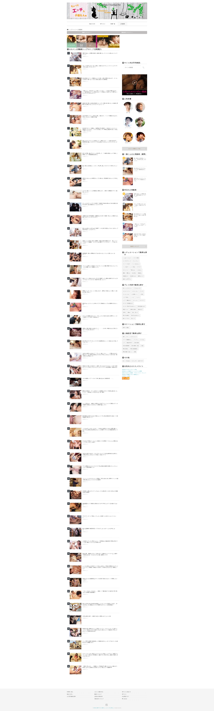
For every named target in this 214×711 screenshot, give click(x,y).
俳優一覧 (112, 24)
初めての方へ (70, 694)
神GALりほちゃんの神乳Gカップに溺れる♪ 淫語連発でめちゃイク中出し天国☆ (100, 179)
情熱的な (140, 273)
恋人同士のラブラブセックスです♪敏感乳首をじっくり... (140, 169)
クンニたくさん (126, 294)
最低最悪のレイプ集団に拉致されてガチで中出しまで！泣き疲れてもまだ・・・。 (100, 504)
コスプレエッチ (133, 336)
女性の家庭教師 (126, 345)
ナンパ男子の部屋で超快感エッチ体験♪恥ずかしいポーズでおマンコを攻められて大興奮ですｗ (100, 642)
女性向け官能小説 (98, 696)
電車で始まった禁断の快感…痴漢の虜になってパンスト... (140, 195)
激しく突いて (135, 312)
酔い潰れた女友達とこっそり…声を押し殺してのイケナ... (140, 159)
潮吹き (129, 312)
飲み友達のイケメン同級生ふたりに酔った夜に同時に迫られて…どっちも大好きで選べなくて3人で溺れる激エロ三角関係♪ (100, 79)
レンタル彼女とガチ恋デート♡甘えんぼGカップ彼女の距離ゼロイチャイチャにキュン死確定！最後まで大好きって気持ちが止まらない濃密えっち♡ (100, 567)
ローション (135, 300)
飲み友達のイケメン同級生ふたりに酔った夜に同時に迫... (140, 215)
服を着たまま (133, 276)
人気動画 (122, 24)
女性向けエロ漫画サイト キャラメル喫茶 (132, 371)
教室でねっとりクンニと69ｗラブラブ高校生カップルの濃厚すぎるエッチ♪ (100, 304)
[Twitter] (107, 704)
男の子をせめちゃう (135, 315)
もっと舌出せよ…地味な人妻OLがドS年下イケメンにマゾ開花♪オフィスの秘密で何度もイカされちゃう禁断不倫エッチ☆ (100, 404)
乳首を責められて (141, 306)
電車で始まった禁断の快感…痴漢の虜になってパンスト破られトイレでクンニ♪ (100, 54)
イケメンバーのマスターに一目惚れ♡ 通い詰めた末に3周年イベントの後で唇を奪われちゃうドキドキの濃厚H (100, 479)
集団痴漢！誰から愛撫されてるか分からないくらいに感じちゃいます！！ (99, 254)
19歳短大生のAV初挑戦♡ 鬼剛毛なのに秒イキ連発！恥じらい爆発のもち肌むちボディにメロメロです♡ (100, 216)
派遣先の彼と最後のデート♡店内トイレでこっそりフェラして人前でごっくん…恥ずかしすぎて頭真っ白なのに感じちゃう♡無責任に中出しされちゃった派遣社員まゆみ (100, 630)
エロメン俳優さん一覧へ (134, 148)
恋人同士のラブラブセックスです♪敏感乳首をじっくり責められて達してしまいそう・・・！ (100, 341)
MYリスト (102, 24)
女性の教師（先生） (135, 345)
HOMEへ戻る (70, 691)
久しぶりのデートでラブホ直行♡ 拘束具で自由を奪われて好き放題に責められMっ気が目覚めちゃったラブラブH (100, 204)
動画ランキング (134, 246)
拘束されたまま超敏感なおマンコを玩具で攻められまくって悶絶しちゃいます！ (100, 579)
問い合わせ (124, 698)
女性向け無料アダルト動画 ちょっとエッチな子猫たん (104, 707)
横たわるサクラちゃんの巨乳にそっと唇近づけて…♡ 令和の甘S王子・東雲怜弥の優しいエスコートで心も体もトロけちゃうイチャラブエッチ (100, 141)
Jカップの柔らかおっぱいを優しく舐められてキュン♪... (140, 205)
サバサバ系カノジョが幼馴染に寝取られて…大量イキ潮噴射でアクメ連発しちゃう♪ (100, 191)
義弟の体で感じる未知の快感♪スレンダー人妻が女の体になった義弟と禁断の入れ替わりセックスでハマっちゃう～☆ (100, 104)
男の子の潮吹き (126, 315)
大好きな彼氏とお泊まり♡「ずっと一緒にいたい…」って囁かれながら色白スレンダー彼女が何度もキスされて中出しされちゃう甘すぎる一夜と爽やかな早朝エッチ (100, 355)
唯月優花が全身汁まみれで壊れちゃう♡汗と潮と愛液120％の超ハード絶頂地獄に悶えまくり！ (100, 416)
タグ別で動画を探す (71, 696)
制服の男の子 (129, 342)
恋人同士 (134, 273)
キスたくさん (135, 291)
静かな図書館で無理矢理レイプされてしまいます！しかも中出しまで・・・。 (99, 529)
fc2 (123, 360)
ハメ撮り (141, 294)
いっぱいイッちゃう (127, 257)
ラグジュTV (134, 360)
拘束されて (140, 309)
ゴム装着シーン (134, 294)
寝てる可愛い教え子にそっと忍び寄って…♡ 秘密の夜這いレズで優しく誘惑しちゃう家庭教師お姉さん (100, 154)
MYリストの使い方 (126, 691)
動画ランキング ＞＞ (87, 32)
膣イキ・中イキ (126, 318)
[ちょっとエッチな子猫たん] (107, 11)
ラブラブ (139, 266)
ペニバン (138, 297)
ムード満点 (132, 266)
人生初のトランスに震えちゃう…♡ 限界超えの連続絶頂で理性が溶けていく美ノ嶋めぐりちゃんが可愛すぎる (100, 541)
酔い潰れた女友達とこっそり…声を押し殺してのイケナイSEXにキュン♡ (100, 166)
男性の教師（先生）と (127, 351)
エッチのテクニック (127, 260)
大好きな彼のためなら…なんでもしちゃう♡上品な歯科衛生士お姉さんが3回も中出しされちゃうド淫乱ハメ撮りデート (100, 454)
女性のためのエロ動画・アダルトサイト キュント (134, 372)
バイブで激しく (126, 297)
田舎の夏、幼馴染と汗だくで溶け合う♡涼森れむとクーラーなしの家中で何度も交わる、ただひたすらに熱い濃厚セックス (100, 554)
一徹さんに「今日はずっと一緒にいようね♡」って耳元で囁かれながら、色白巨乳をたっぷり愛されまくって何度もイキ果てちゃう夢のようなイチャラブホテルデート (100, 92)
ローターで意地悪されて (128, 303)
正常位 (124, 312)
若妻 (135, 351)
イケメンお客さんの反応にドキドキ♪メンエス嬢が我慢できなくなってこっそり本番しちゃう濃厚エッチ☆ (100, 266)
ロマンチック (125, 270)
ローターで (142, 300)
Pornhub (128, 360)
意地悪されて (125, 276)
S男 (123, 336)
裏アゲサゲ (140, 360)
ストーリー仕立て (126, 263)
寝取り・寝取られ (126, 273)
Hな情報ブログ (125, 696)
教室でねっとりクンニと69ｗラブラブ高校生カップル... (140, 179)
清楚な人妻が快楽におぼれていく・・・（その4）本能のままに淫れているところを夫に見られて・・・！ (100, 329)
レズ (124, 342)
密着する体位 (133, 309)
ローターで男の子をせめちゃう (129, 306)
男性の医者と (125, 348)
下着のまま (132, 270)
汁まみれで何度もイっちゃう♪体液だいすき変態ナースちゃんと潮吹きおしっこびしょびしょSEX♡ (100, 441)
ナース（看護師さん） (127, 339)
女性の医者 (136, 342)
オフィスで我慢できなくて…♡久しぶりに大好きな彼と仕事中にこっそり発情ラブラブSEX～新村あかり (100, 316)
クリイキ (141, 291)
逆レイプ (133, 318)
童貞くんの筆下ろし (127, 279)
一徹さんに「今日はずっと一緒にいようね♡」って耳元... (140, 225)
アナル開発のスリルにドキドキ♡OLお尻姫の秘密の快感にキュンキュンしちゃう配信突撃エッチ (100, 466)
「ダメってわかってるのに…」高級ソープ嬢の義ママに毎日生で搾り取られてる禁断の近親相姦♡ (100, 591)
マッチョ (136, 339)
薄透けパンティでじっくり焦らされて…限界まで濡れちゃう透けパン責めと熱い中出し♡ (100, 291)
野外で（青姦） (126, 327)
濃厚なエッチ (140, 276)
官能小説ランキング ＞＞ (127, 32)
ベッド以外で (125, 266)
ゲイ (127, 336)
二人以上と (139, 270)
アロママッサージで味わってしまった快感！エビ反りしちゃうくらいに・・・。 (99, 516)
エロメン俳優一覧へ (98, 691)
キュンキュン (136, 260)
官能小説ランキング (98, 698)
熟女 (142, 345)
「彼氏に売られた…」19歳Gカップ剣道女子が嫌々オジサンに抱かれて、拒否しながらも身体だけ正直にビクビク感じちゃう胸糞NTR (100, 667)
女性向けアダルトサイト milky (129, 369)
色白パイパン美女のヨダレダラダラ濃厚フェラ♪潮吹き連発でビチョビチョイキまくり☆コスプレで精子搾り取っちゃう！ (100, 279)
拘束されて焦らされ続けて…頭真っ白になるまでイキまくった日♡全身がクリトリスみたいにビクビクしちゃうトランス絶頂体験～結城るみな (100, 366)
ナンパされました (136, 263)
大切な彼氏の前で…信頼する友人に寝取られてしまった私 (97, 616)
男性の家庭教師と (134, 348)
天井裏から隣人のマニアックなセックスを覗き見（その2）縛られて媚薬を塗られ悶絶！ (100, 491)
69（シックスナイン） (127, 288)
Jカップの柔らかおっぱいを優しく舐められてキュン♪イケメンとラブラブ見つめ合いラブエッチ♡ (100, 66)
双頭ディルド (125, 309)
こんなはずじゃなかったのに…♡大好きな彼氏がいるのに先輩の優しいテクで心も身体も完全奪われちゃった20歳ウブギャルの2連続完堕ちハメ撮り (100, 430)
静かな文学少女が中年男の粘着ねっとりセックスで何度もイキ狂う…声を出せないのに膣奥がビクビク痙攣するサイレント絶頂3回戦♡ (100, 604)
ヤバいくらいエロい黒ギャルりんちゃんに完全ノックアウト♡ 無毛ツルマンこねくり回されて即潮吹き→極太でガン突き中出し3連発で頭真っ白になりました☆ (100, 655)
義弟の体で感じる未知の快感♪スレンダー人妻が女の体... (140, 235)
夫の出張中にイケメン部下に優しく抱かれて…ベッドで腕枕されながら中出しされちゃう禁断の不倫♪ (100, 116)
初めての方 (92, 24)
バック (132, 297)
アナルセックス (137, 288)
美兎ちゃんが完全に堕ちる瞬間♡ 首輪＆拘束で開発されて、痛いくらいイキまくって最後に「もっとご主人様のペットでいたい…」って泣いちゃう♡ (100, 242)
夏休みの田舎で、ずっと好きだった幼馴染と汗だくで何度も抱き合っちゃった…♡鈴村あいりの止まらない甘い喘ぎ (100, 391)
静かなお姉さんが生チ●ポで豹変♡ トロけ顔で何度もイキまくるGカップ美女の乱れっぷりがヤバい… (100, 229)
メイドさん (142, 339)
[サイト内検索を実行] (143, 67)
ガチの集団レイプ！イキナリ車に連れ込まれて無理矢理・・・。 (98, 378)
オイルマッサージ (126, 291)
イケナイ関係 (136, 257)
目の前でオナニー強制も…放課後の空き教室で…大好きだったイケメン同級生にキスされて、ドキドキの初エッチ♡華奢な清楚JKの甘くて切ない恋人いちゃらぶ (100, 129)
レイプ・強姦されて (127, 300)
